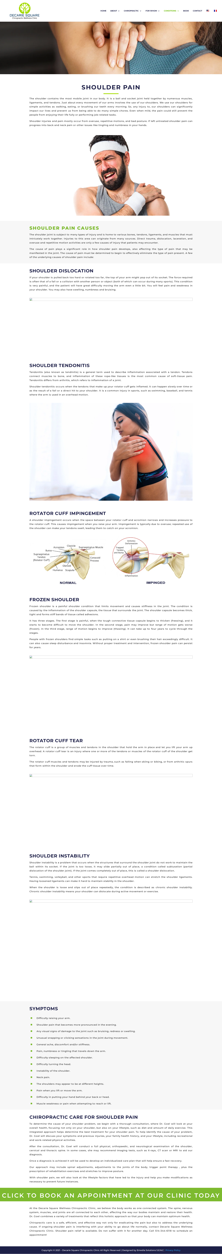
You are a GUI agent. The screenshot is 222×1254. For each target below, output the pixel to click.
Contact (197, 11)
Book (186, 11)
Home (103, 11)
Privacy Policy (172, 1250)
